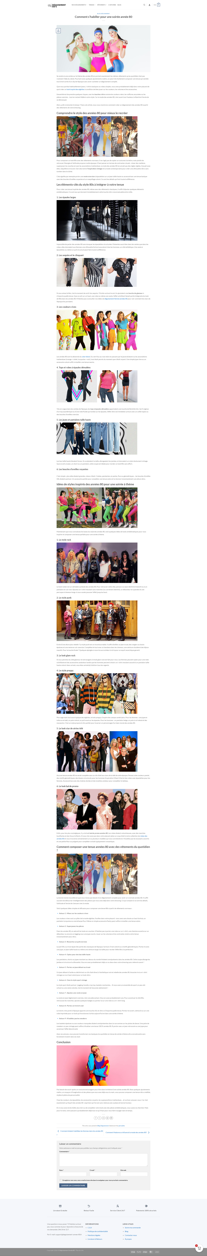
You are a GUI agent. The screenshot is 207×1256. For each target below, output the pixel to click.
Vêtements (101, 5)
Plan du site (79, 1250)
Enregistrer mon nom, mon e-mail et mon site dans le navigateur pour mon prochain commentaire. (95, 1180)
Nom (61, 1170)
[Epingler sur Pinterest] (107, 1118)
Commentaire (64, 1151)
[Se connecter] (149, 4)
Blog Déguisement (103, 13)
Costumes (112, 5)
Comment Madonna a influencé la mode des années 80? (126, 1132)
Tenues (91, 5)
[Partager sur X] (99, 1118)
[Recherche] (144, 5)
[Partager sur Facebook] (95, 1118)
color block (86, 357)
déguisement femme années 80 (115, 299)
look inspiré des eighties (75, 89)
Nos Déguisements (79, 5)
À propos (128, 1239)
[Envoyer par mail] (103, 1118)
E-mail (92, 1170)
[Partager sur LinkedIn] (111, 1118)
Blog (119, 5)
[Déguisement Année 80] (57, 5)
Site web (123, 1170)
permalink (121, 1126)
